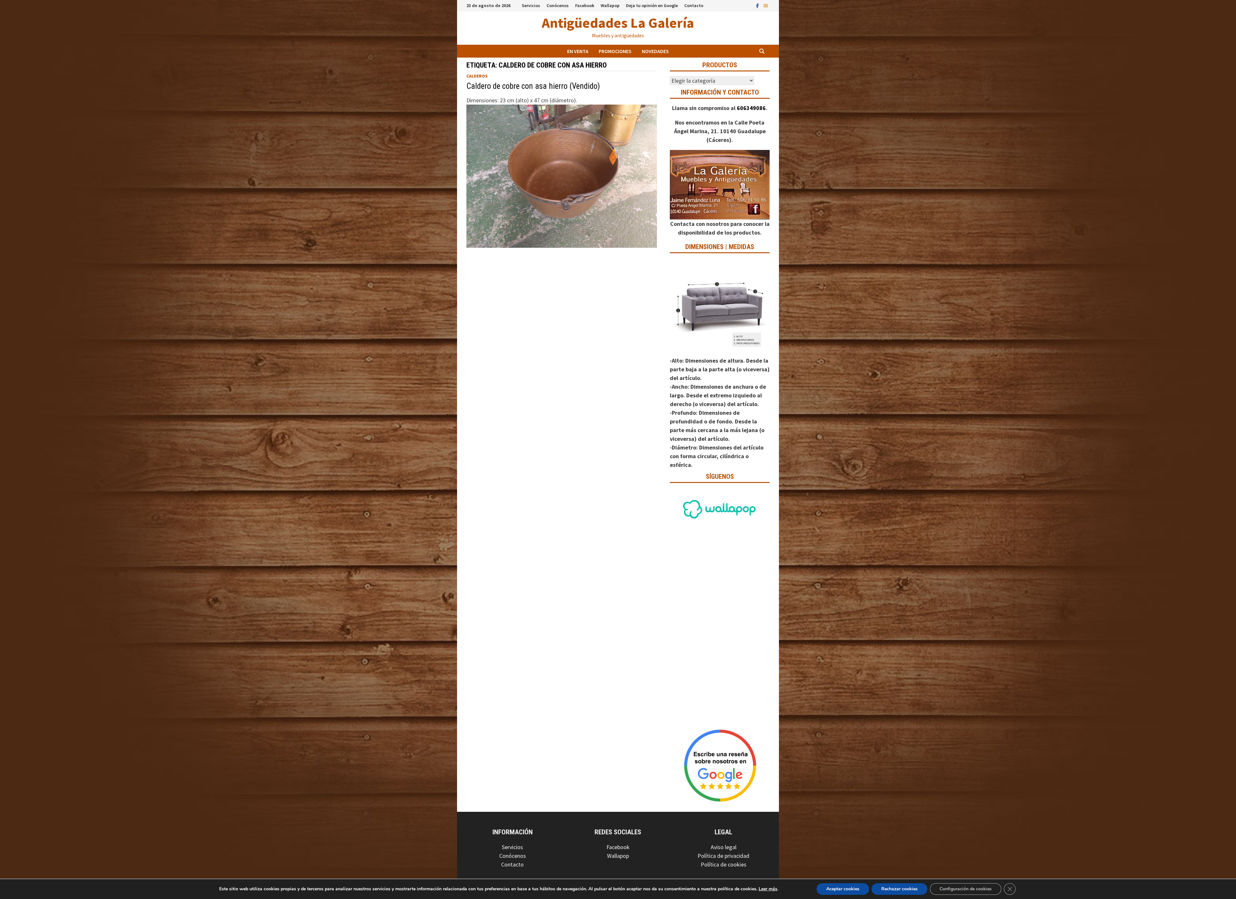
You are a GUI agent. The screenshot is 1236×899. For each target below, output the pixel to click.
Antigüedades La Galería (618, 23)
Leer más (768, 889)
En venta (577, 51)
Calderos (477, 76)
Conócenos (558, 5)
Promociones (615, 51)
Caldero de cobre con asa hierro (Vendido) (533, 86)
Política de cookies (723, 864)
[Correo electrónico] (766, 5)
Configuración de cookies (966, 889)
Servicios (531, 5)
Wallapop (610, 5)
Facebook (584, 5)
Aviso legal (723, 847)
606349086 (751, 108)
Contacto (693, 5)
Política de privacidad (723, 855)
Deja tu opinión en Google (652, 5)
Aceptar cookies (842, 889)
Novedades (655, 51)
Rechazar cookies (899, 889)
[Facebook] (758, 5)
